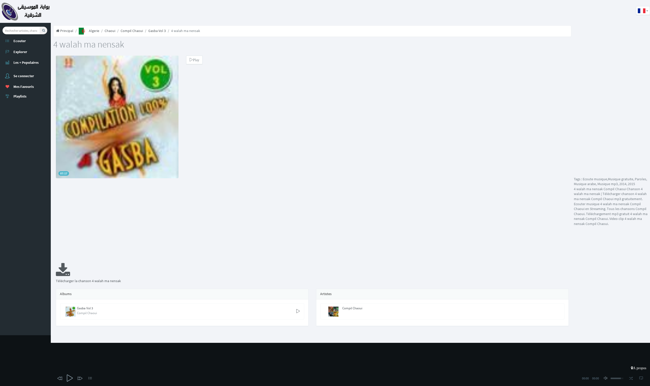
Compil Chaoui (132, 30)
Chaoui (110, 30)
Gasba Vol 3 (157, 30)
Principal (66, 30)
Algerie (94, 30)
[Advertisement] (143, 11)
